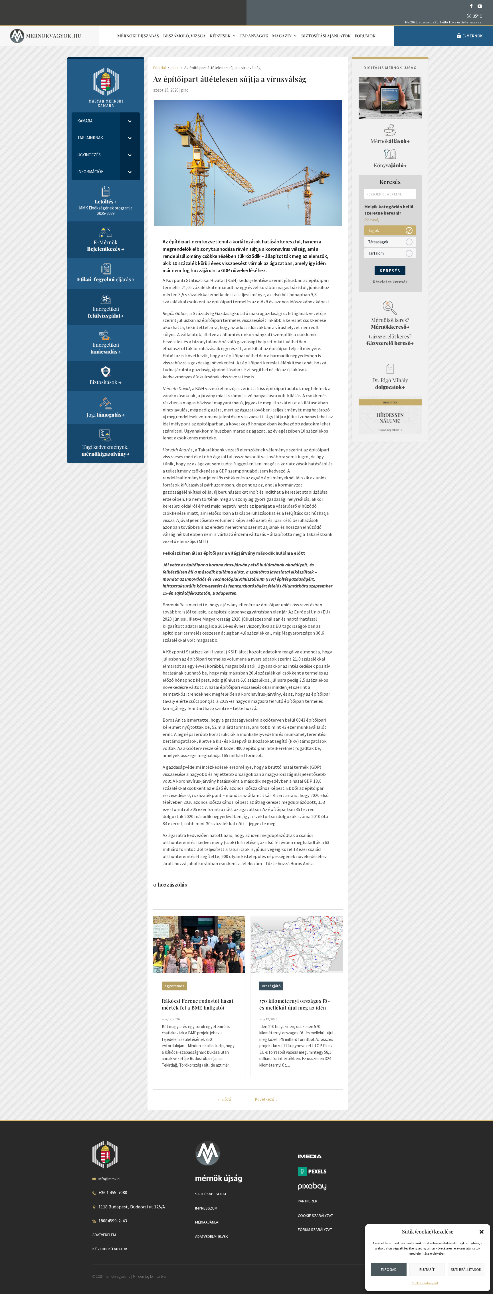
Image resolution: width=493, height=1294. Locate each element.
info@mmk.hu (110, 1178)
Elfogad (389, 1269)
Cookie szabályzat (425, 1283)
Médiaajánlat (207, 1222)
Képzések (220, 36)
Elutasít (427, 1269)
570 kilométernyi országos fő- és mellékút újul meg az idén (294, 1004)
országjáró (271, 985)
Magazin (282, 36)
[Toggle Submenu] (130, 121)
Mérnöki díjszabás (138, 36)
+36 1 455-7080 (112, 1192)
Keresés (390, 270)
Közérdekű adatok (110, 1248)
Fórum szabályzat (315, 1229)
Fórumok (365, 36)
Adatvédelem (104, 1234)
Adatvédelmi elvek (211, 1236)
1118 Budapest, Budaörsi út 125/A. (132, 1207)
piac (184, 90)
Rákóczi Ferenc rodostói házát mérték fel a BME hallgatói (198, 1004)
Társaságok (378, 241)
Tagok (373, 230)
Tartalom (376, 253)
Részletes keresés (390, 281)
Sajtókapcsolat (211, 1193)
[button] (481, 1232)
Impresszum (206, 1208)
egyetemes (174, 985)
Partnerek (307, 1201)
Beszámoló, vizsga (184, 36)
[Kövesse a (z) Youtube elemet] (479, 6)
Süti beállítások (466, 1269)
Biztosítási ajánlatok (326, 36)
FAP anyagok (254, 36)
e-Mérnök (472, 36)
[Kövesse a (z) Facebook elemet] (471, 6)
